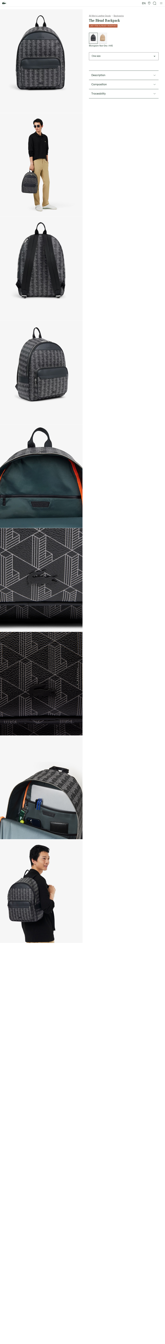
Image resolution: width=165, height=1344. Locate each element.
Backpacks (119, 16)
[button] (149, 3)
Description (98, 75)
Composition (99, 84)
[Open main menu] (161, 3)
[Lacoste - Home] (4, 3)
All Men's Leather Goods (100, 16)
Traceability (98, 93)
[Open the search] (154, 3)
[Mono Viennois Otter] (102, 38)
